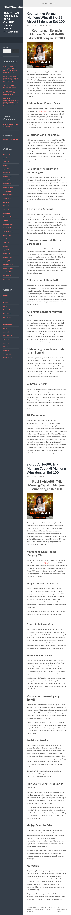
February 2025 (7, 217)
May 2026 (6, 165)
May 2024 (6, 246)
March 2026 (6, 172)
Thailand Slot (7, 354)
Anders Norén (62, 909)
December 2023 (8, 264)
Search (5, 47)
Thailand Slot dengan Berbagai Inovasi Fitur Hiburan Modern (9, 93)
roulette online (7, 324)
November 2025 (8, 187)
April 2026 (6, 169)
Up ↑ (59, 911)
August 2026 (7, 154)
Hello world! (8, 126)
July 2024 (6, 239)
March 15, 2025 (32, 25)
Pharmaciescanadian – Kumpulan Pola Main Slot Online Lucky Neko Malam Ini (41, 909)
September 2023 (8, 275)
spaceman (6, 350)
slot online (6, 343)
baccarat (5, 295)
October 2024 (7, 228)
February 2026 (7, 176)
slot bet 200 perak (8, 335)
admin (41, 25)
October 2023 (7, 272)
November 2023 (8, 268)
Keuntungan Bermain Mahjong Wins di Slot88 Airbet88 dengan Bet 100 (46, 17)
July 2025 (6, 202)
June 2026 (6, 161)
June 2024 (6, 242)
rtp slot (5, 328)
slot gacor (6, 339)
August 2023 (7, 279)
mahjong (45, 563)
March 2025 (6, 213)
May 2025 (6, 205)
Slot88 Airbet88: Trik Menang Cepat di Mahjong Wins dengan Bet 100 (46, 468)
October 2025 (7, 191)
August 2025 (7, 198)
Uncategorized (7, 357)
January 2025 (7, 220)
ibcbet (5, 306)
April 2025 (6, 209)
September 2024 (8, 231)
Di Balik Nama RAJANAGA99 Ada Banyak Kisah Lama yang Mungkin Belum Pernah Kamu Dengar (11, 102)
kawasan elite (7, 310)
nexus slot (6, 321)
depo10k (5, 302)
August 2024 (7, 235)
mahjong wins (7, 317)
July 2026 (6, 158)
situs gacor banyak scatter (10, 139)
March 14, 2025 (32, 476)
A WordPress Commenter (10, 124)
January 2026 (7, 180)
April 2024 (6, 250)
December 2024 (8, 224)
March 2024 (6, 253)
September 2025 (8, 194)
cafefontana (6, 299)
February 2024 (7, 257)
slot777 (5, 346)
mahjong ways (7, 313)
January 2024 (7, 261)
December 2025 (8, 183)
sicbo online (6, 332)
